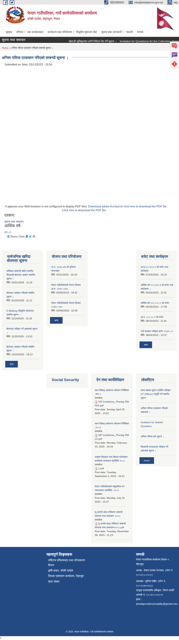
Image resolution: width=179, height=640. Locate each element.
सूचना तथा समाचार (14, 221)
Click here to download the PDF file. (84, 210)
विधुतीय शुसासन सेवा (86, 32)
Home (5, 47)
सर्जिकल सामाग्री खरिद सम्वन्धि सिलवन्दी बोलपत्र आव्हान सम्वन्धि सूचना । (20, 275)
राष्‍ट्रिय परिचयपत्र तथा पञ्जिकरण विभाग (66, 563)
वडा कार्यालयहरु (35, 32)
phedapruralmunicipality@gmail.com (156, 603)
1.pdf (101, 468)
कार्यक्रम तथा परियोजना (60, 32)
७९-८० (8, 232)
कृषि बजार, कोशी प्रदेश (60, 570)
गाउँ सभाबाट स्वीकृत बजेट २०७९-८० (157, 331)
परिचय (19, 32)
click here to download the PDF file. (145, 206)
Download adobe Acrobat (104, 206)
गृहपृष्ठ (9, 32)
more (147, 460)
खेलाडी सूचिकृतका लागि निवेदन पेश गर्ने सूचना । (89, 41)
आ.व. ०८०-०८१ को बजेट (152, 317)
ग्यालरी (129, 32)
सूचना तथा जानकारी (111, 32)
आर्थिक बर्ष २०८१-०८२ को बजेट (155, 302)
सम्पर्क (140, 32)
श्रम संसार (53, 581)
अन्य (11, 364)
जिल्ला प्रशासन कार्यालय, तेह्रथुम (66, 576)
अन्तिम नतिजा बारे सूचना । (152, 436)
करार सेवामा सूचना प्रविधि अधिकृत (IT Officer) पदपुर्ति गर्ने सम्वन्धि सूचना (156, 394)
